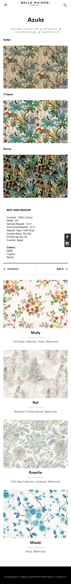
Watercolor (50, 32)
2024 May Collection (24, 29)
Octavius (12, 268)
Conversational (25, 32)
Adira (60, 268)
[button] (6, 5)
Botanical (50, 29)
